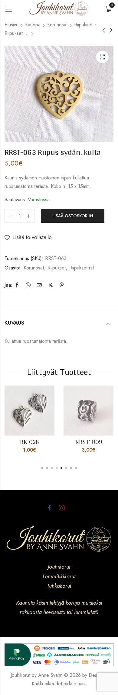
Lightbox (102, 57)
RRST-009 (56, 442)
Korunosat (57, 24)
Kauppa (33, 24)
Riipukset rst (17, 33)
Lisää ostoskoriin (72, 216)
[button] (42, 468)
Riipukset (83, 24)
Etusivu (11, 24)
